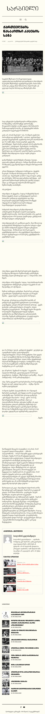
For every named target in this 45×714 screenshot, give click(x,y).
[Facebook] (21, 707)
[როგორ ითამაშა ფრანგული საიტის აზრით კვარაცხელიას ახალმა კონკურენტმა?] (5, 623)
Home (4, 41)
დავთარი (10, 41)
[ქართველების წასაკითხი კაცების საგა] (22, 63)
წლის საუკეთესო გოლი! (20, 665)
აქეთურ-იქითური (11, 566)
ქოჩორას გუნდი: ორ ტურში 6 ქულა (25, 648)
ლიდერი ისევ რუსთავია (24, 581)
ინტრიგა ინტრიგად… (23, 573)
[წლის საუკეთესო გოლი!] (5, 666)
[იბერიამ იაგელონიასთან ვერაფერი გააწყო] (5, 691)
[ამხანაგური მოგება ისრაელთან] (5, 641)
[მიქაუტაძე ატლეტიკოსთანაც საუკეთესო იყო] (5, 614)
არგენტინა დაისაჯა (19, 681)
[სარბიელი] (22, 8)
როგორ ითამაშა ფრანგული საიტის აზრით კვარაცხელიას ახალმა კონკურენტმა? (25, 623)
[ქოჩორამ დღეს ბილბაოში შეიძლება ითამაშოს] (5, 674)
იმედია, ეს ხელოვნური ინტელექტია (27, 564)
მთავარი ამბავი (11, 583)
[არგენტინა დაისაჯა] (5, 683)
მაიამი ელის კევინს (22, 590)
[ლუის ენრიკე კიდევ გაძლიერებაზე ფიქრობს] (5, 658)
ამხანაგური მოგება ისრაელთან (24, 640)
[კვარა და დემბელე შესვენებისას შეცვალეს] (5, 633)
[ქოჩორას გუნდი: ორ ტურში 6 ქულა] (5, 649)
